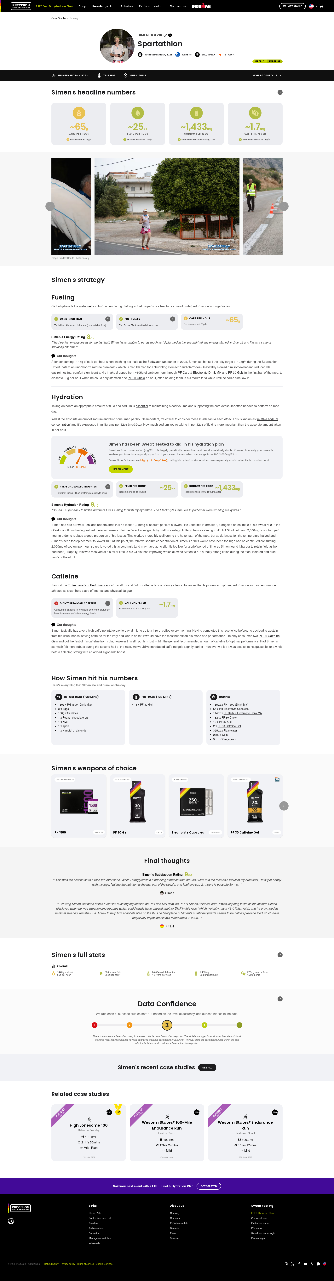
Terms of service (85, 1263)
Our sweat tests (259, 1218)
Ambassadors (96, 1228)
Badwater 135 (157, 361)
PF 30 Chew (136, 378)
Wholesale (94, 1243)
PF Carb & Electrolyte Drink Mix (199, 372)
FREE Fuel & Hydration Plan (54, 6)
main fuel (85, 306)
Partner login (258, 1238)
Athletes (127, 6)
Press (173, 1233)
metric (259, 61)
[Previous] (50, 206)
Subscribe (94, 1233)
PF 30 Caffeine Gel (229, 726)
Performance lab (178, 1223)
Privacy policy (67, 1263)
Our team (175, 1218)
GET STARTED (209, 1186)
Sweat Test (82, 524)
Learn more (121, 469)
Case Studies (58, 18)
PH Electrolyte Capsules (234, 709)
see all (207, 1067)
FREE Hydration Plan (262, 1213)
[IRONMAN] (201, 6)
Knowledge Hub (103, 6)
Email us (93, 1223)
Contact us (178, 6)
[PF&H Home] (21, 6)
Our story (175, 1213)
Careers (174, 1228)
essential (142, 406)
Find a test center (260, 1223)
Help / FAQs (95, 1213)
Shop (82, 6)
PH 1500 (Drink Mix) (79, 704)
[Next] (284, 206)
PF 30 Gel (146, 704)
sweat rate (265, 524)
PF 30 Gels (236, 372)
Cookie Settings (104, 1263)
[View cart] (320, 6)
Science (174, 1238)
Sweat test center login (263, 1233)
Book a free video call (100, 1218)
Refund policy (51, 1263)
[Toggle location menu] (316, 6)
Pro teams (256, 1228)
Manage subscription (100, 1238)
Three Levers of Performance (88, 585)
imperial (274, 61)
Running (73, 18)
